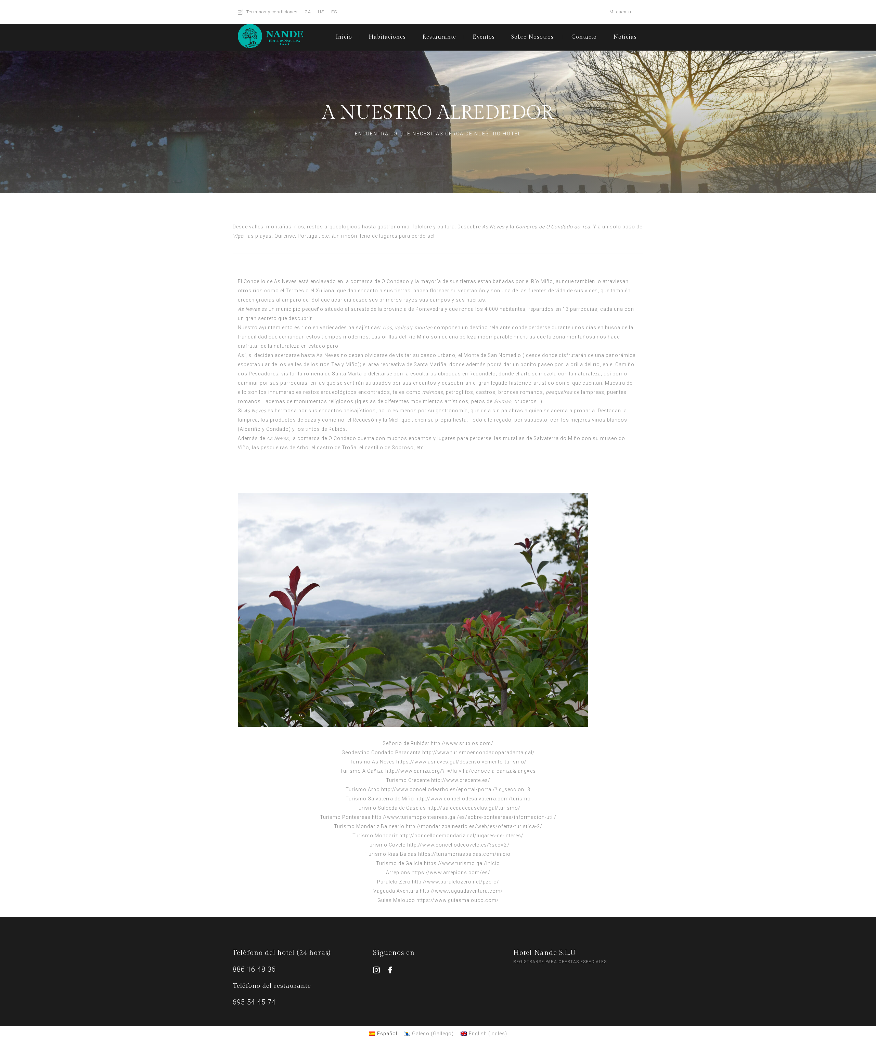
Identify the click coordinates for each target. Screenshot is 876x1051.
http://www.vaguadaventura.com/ (461, 891)
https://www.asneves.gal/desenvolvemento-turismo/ (461, 761)
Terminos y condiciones (272, 11)
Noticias (625, 37)
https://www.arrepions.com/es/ (451, 872)
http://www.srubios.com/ (462, 743)
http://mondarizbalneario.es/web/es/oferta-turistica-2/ (474, 826)
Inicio (344, 37)
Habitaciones (387, 37)
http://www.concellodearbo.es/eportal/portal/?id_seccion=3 (455, 789)
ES (334, 11)
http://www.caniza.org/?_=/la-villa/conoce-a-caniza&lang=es (460, 771)
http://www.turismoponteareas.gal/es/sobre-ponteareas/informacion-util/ (464, 817)
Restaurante (439, 37)
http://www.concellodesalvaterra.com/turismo (473, 798)
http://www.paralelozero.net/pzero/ (455, 881)
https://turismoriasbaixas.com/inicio (464, 854)
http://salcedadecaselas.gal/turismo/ (473, 808)
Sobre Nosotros (532, 37)
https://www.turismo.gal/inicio (462, 863)
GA (308, 11)
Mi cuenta (620, 11)
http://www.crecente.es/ (460, 780)
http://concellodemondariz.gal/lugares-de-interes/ (461, 835)
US (321, 11)
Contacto (584, 37)
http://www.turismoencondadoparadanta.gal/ (478, 752)
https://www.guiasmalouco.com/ (457, 900)
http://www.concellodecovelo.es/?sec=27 (458, 845)
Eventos (484, 37)
